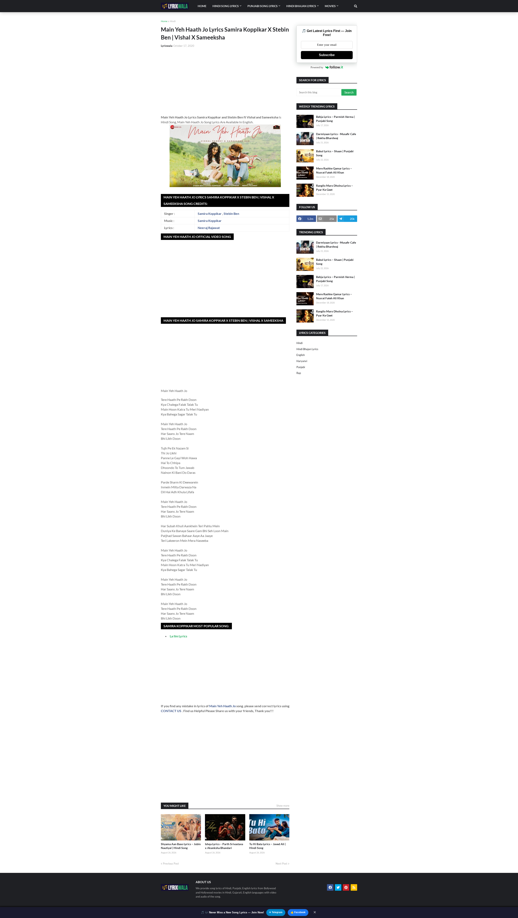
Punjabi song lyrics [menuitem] (262, 6)
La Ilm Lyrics (178, 636)
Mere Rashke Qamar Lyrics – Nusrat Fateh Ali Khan (334, 170)
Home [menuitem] (202, 6)
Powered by (317, 67)
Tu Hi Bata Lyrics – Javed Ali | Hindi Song (267, 846)
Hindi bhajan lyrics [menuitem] (301, 6)
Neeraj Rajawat (209, 228)
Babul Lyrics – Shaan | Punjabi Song (334, 153)
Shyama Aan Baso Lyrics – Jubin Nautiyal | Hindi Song (181, 846)
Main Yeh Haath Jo (222, 706)
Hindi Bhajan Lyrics (307, 349)
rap (298, 373)
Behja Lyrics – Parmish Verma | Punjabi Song (335, 118)
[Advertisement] (225, 81)
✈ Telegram (275, 912)
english (300, 355)
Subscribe (327, 55)
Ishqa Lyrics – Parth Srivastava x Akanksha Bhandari (224, 846)
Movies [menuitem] (330, 6)
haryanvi (301, 361)
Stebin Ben (231, 213)
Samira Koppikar (210, 213)
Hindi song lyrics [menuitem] (225, 6)
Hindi (173, 21)
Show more (282, 805)
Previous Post (171, 863)
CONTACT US (171, 711)
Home (164, 21)
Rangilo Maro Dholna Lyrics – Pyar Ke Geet (334, 187)
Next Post (281, 863)
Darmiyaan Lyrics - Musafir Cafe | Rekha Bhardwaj (336, 136)
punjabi (300, 367)
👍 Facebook (298, 912)
